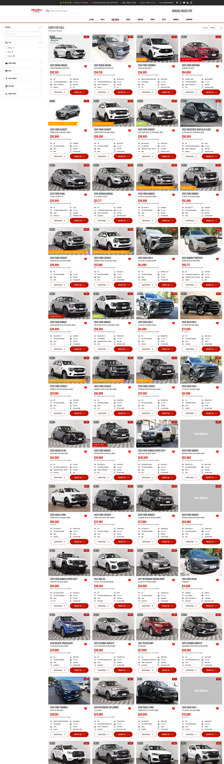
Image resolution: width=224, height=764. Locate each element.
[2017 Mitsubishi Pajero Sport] (157, 562)
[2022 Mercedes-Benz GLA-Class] (201, 113)
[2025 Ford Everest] (69, 113)
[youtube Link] (184, 2)
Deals (128, 19)
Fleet (164, 19)
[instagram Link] (191, 2)
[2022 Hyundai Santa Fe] (113, 626)
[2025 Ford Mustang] (201, 48)
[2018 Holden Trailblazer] (69, 626)
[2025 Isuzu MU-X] (157, 241)
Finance (176, 19)
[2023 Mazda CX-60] (69, 434)
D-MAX (91, 19)
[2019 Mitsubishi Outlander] (113, 691)
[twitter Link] (180, 2)
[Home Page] (37, 11)
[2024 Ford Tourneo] (157, 48)
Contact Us (78, 92)
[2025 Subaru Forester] (201, 241)
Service (140, 19)
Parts (153, 19)
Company (189, 19)
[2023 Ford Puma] (69, 177)
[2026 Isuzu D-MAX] (157, 691)
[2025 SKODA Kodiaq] (69, 48)
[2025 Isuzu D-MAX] (69, 498)
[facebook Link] (177, 2)
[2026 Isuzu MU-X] (201, 691)
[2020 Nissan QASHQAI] (113, 177)
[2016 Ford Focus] (201, 562)
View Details (58, 92)
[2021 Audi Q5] (113, 562)
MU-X (102, 19)
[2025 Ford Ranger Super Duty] (157, 434)
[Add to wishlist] (85, 66)
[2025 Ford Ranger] (157, 113)
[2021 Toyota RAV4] (157, 626)
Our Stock (115, 19)
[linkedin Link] (187, 2)
